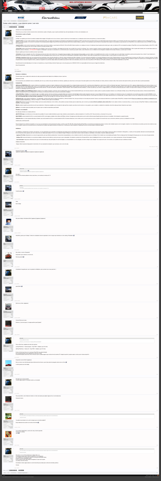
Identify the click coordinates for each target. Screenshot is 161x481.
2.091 (12, 162)
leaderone (5, 226)
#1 (157, 69)
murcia (12, 215)
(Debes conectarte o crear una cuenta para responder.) (149, 470)
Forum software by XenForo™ (11, 476)
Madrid (12, 334)
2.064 (12, 442)
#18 (157, 427)
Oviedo (12, 164)
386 (12, 264)
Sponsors (147, 475)
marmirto (5, 420)
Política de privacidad (155, 476)
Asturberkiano (11, 43)
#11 (157, 300)
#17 (157, 410)
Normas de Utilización (148, 476)
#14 (157, 357)
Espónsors (27, 10)
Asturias (12, 317)
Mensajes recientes (13, 12)
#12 (157, 317)
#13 (157, 334)
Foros (10, 10)
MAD (12, 266)
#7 (157, 232)
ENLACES (21, 10)
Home (6, 10)
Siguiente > (22, 470)
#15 (157, 374)
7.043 (12, 213)
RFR (4, 243)
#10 (157, 283)
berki (20, 25)
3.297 (12, 407)
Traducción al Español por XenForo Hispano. (27, 476)
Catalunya (11, 444)
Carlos (16, 374)
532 (12, 247)
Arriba (156, 475)
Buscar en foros (5, 12)
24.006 (12, 230)
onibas (5, 328)
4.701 (12, 41)
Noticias (153, 475)
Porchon (5, 311)
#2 (157, 148)
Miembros (15, 10)
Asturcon (5, 158)
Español (4, 475)
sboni (5, 438)
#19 (157, 445)
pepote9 (5, 209)
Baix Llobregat (11, 426)
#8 (157, 249)
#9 (157, 266)
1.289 (12, 424)
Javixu (5, 260)
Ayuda (150, 475)
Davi (16, 71)
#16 (157, 393)
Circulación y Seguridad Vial (10, 25)
